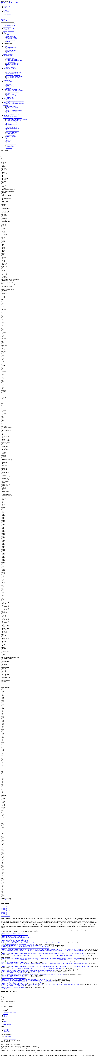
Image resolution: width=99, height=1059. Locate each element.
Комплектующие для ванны (13, 52)
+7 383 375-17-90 (13, 2)
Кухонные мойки (7, 81)
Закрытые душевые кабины (13, 63)
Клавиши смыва (10, 79)
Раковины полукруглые (12, 111)
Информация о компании (9, 1012)
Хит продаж (6, 1031)
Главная (2, 899)
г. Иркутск (6, 12)
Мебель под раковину (11, 106)
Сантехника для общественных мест (12, 118)
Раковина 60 (4, 909)
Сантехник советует (11, 37)
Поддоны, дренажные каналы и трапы (15, 65)
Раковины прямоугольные (12, 112)
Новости (5, 1015)
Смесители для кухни (11, 127)
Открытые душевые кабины (13, 64)
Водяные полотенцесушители (13, 99)
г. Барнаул (5, 7)
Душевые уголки (10, 62)
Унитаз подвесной (10, 145)
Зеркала (8, 93)
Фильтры (8, 88)
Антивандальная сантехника (13, 120)
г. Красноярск (6, 11)
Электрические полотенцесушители (15, 101)
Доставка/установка (8, 1022)
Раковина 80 (4, 913)
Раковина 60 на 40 (5, 910)
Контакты (5, 1014)
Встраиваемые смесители (12, 131)
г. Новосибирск (7, 6)
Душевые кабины (7, 55)
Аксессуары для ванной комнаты (14, 90)
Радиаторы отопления (8, 102)
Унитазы (5, 137)
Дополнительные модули (12, 92)
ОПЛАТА (8, 34)
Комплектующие (10, 135)
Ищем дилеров (7, 1024)
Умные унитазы (10, 142)
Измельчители (9, 85)
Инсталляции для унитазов (13, 77)
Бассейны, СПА (10, 49)
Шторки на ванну (10, 67)
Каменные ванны (10, 51)
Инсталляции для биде (12, 73)
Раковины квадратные (11, 108)
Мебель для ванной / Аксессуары (11, 89)
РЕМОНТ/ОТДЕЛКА (11, 38)
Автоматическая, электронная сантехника (16, 119)
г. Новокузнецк (7, 14)
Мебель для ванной (11, 95)
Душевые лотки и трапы (9, 68)
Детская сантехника (8, 54)
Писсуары (8, 140)
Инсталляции (6, 71)
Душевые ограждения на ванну (14, 60)
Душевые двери (10, 58)
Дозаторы (8, 84)
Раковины (5, 105)
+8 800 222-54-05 (5, 2)
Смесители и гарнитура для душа (14, 129)
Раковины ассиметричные (12, 107)
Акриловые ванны (11, 47)
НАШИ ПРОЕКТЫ (8, 29)
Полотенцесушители (8, 98)
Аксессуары (9, 82)
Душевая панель (10, 56)
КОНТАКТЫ (6, 32)
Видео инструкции (11, 40)
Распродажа (6, 115)
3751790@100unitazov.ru (10, 1039)
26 (6, 988)
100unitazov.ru (7, 1036)
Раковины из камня (5, 916)
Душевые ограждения (11, 59)
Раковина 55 (4, 908)
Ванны (5, 46)
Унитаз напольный (11, 144)
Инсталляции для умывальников (14, 76)
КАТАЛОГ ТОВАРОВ (9, 25)
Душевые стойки (10, 133)
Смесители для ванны (11, 125)
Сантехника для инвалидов (10, 116)
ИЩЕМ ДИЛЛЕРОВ (8, 31)
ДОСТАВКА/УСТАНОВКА (10, 28)
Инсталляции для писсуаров (13, 75)
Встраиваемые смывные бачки (14, 72)
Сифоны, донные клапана (12, 114)
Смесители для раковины (12, 128)
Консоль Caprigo (10, 94)
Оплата (5, 1021)
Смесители (6, 123)
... (5, 988)
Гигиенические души (11, 132)
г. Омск (5, 8)
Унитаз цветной (10, 146)
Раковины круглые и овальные (14, 110)
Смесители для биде (11, 136)
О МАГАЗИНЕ (7, 27)
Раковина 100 (4, 907)
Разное (8, 141)
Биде (7, 138)
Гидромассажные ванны (12, 50)
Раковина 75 (4, 912)
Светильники (9, 97)
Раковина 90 (4, 914)
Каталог (7, 899)
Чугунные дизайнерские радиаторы (15, 103)
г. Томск (5, 10)
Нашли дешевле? (10, 36)
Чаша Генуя (9, 148)
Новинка (5, 1030)
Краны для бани (7, 80)
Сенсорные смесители (11, 124)
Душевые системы (8, 69)
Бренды (8, 41)
